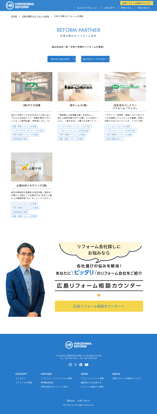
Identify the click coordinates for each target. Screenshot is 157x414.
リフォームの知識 (23, 382)
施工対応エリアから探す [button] (94, 59)
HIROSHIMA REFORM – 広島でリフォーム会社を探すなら (20, 5)
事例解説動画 (47, 382)
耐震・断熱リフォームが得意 (24, 126)
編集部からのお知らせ (91, 382)
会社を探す (109, 7)
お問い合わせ (84, 400)
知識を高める (143, 7)
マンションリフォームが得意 (118, 126)
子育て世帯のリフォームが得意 (25, 134)
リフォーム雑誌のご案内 (92, 386)
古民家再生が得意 (19, 139)
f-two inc (69, 405)
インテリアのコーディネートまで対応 (28, 130)
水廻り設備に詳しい (114, 139)
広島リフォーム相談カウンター (136, 3)
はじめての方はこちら (87, 7)
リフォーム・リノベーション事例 (56, 378)
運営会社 (71, 400)
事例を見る (126, 7)
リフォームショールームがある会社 (74, 130)
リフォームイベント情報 (92, 378)
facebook (80, 364)
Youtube (86, 364)
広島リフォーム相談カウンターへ (99, 306)
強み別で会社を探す (60, 59)
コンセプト (20, 378)
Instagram (70, 364)
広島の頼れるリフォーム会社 (54, 386)
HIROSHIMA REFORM (78, 346)
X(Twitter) (75, 364)
